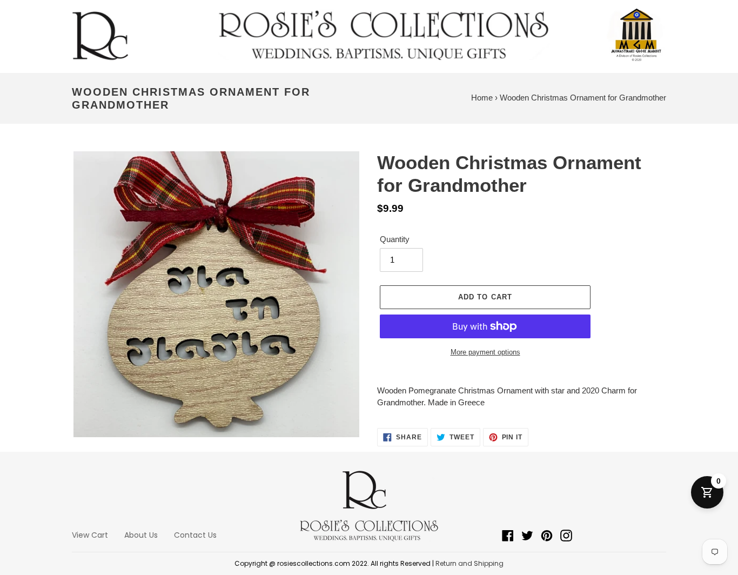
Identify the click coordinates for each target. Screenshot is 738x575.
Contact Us (195, 535)
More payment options (485, 352)
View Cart (90, 535)
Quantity (395, 239)
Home (482, 97)
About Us (141, 535)
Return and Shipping (469, 563)
